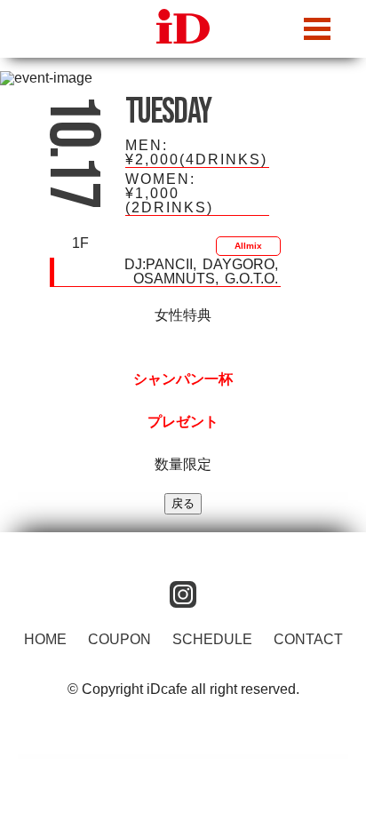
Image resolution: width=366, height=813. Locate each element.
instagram (183, 594)
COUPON (119, 639)
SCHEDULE (212, 639)
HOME (45, 639)
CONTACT (308, 639)
